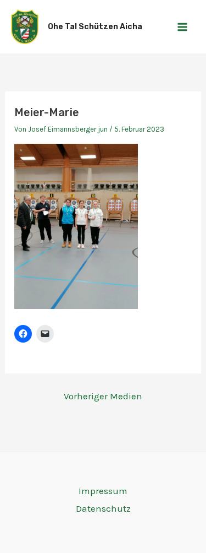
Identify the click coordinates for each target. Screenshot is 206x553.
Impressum (103, 490)
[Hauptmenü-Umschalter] (183, 27)
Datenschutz (103, 508)
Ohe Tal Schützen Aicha (95, 26)
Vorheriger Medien (103, 396)
